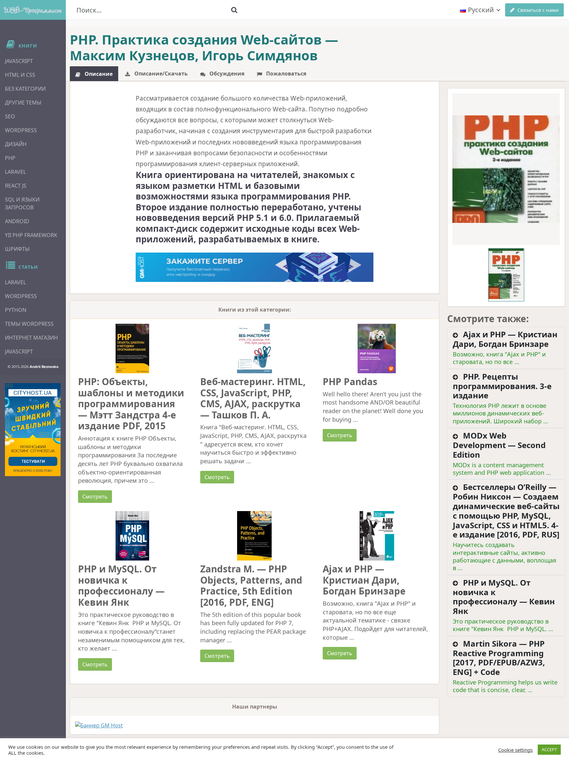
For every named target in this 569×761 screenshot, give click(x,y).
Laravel (15, 171)
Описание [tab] (98, 73)
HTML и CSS (20, 74)
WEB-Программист (33, 10)
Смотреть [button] (95, 496)
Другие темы (23, 102)
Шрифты (17, 249)
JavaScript (19, 61)
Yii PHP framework (31, 235)
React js (15, 185)
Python (15, 310)
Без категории (25, 88)
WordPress (21, 130)
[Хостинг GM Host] (255, 266)
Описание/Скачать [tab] (160, 73)
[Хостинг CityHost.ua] (33, 429)
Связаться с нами (538, 10)
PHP (10, 158)
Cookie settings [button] (515, 750)
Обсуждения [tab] (226, 73)
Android (17, 221)
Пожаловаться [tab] (285, 73)
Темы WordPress (29, 323)
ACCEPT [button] (549, 749)
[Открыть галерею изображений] (506, 169)
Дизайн (16, 144)
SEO (10, 116)
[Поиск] (234, 9)
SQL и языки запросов (22, 203)
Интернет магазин (31, 337)
